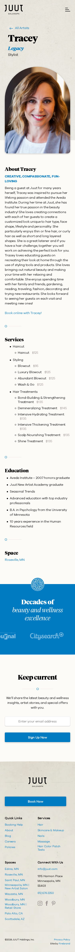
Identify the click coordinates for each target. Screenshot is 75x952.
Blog (8, 835)
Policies (10, 847)
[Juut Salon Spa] (14, 9)
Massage (44, 841)
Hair (40, 824)
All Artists (22, 28)
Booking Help (14, 824)
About (9, 830)
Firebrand (64, 943)
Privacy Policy (62, 939)
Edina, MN (12, 868)
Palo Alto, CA (14, 913)
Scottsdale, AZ (15, 919)
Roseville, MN (15, 560)
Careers (10, 841)
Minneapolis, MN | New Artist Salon (17, 886)
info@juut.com (47, 868)
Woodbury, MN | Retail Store (15, 906)
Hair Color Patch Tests (49, 848)
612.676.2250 (46, 893)
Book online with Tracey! (23, 313)
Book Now (35, 801)
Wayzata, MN (14, 894)
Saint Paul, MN (15, 880)
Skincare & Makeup (51, 830)
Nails (41, 835)
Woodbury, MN (15, 899)
